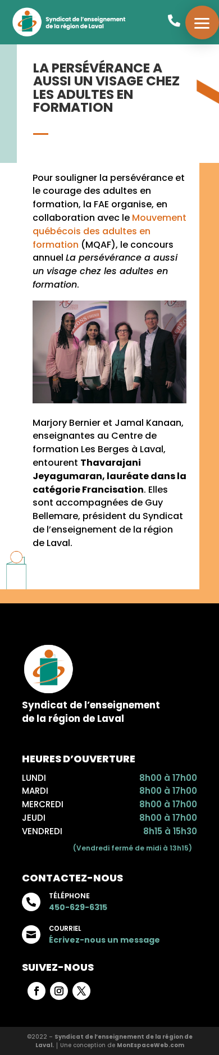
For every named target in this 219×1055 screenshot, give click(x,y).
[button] (202, 22)
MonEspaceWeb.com (150, 1045)
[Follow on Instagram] (59, 991)
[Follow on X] (81, 991)
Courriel (65, 928)
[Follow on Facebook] (36, 991)
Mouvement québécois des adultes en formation (109, 231)
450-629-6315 (78, 907)
